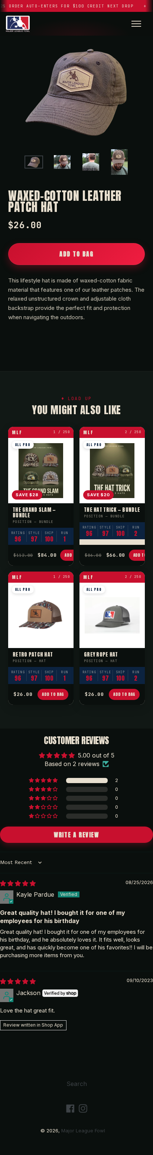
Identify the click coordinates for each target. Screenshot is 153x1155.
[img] (18, 883)
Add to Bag (53, 694)
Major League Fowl (83, 1130)
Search (76, 1083)
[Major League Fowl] (18, 24)
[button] (44, 780)
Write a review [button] (76, 834)
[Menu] (136, 24)
